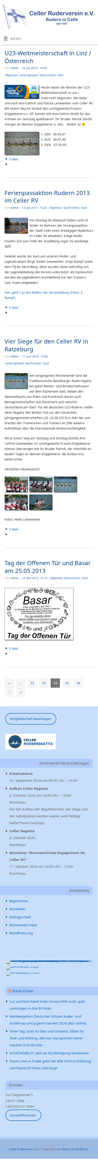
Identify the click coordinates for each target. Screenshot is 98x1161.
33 (44, 683)
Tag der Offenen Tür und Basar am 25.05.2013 (48, 567)
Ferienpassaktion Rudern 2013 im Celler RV (47, 197)
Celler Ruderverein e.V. (23, 1149)
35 (67, 683)
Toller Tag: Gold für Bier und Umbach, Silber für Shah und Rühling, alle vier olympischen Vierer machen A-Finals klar (47, 1038)
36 (78, 683)
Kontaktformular (23, 1115)
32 (32, 683)
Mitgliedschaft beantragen (30, 718)
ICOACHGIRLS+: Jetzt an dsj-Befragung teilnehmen (49, 1053)
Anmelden (17, 909)
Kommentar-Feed (23, 925)
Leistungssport (28, 75)
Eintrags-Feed (20, 917)
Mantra (66, 1149)
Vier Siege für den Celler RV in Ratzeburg (46, 345)
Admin (14, 68)
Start (60, 75)
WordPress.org (21, 933)
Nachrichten (48, 75)
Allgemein (11, 75)
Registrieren (18, 901)
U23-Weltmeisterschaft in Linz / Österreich (48, 57)
